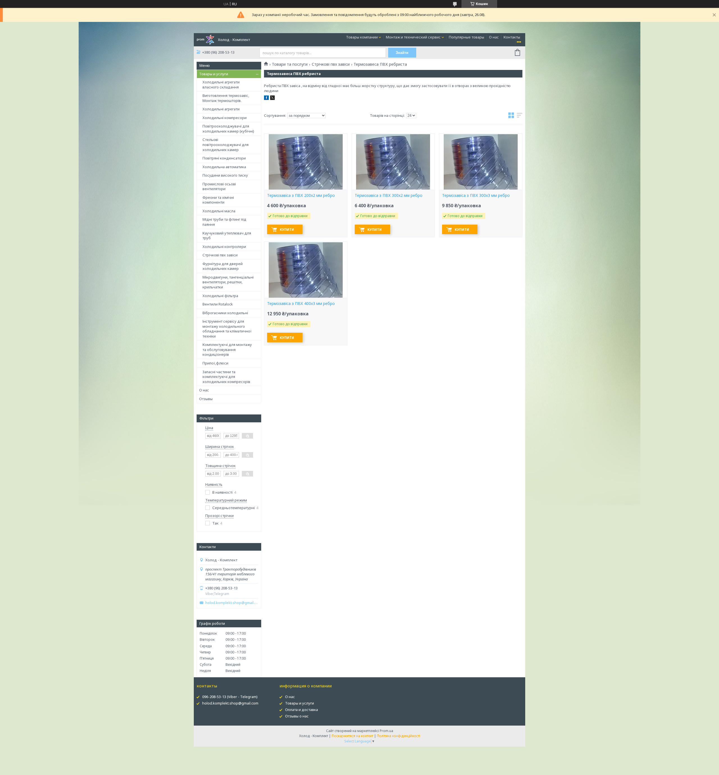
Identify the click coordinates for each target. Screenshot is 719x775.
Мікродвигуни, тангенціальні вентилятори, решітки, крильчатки (228, 282)
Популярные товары (466, 37)
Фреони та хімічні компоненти (218, 200)
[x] (272, 98)
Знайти (402, 53)
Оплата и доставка (301, 709)
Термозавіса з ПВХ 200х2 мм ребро (301, 195)
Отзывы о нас (297, 716)
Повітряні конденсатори (224, 158)
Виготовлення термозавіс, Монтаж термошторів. (225, 98)
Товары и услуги (213, 73)
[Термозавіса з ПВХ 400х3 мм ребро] (305, 270)
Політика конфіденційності (398, 735)
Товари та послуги (290, 64)
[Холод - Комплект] (205, 39)
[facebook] (266, 98)
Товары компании (362, 37)
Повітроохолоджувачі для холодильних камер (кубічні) (228, 129)
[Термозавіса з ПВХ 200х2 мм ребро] (305, 162)
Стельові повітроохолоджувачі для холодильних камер (225, 144)
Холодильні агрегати (221, 108)
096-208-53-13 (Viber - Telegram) (230, 696)
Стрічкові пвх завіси (220, 254)
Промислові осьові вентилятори (219, 186)
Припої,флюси (215, 363)
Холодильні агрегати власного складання (221, 84)
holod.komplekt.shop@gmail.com (231, 602)
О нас (494, 37)
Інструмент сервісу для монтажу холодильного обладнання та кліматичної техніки (227, 329)
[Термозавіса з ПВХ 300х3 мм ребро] (480, 162)
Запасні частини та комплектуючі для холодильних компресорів (226, 376)
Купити (287, 229)
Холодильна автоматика (224, 166)
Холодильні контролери (224, 246)
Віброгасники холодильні (225, 312)
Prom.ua (386, 730)
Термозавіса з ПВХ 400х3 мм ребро (301, 303)
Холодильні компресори (224, 117)
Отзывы (206, 398)
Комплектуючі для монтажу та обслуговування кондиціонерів (227, 349)
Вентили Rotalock (217, 304)
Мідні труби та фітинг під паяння (224, 222)
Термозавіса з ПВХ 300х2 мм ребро (388, 195)
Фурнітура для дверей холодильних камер (222, 266)
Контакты (512, 37)
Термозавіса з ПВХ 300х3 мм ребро (476, 195)
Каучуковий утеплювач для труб (226, 236)
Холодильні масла (218, 210)
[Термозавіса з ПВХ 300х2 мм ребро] (393, 162)
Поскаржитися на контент (352, 735)
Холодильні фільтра (220, 295)
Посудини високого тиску (225, 175)
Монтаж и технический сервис (413, 37)
